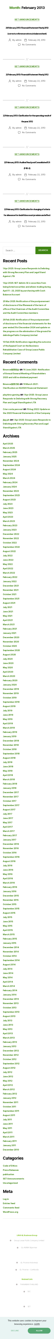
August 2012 (9, 1068)
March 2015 (9, 934)
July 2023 (8, 504)
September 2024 (11, 465)
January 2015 (9, 943)
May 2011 (7, 1128)
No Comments (29, 44)
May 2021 (7, 616)
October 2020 (10, 646)
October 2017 (9, 801)
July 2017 (7, 814)
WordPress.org (10, 1212)
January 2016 (9, 891)
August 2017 (9, 809)
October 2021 (9, 594)
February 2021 (10, 629)
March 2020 (9, 676)
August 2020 (9, 654)
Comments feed (11, 1207)
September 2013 (11, 1012)
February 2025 (10, 452)
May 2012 (7, 1081)
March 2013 (9, 1038)
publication (8, 1174)
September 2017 (11, 805)
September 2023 (11, 495)
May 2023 (8, 512)
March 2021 (9, 624)
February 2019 (10, 732)
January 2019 (9, 736)
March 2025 (9, 448)
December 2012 (11, 1050)
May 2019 (8, 719)
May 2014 (8, 977)
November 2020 (11, 641)
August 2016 (9, 861)
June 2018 (8, 766)
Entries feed (9, 1203)
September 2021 (11, 598)
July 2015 (7, 917)
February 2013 (10, 1042)
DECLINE (15, 1331)
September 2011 (11, 1111)
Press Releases (11, 1170)
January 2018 (9, 788)
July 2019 (7, 710)
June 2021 (8, 611)
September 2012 (11, 1063)
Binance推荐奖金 (11, 369)
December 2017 (11, 792)
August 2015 (9, 913)
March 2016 (9, 883)
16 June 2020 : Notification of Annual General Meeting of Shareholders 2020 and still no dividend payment (26, 373)
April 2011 (7, 1132)
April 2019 (8, 723)
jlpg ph (6, 420)
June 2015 (8, 921)
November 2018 (11, 745)
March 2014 (9, 986)
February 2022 (10, 577)
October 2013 (9, 1007)
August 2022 (9, 551)
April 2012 (8, 1085)
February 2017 (10, 835)
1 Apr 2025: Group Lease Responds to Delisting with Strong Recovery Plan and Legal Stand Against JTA (26, 272)
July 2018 (7, 762)
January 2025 (10, 456)
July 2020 (8, 659)
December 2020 (11, 637)
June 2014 (8, 973)
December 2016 (11, 844)
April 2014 (8, 982)
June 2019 (8, 715)
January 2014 (9, 994)
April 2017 (8, 827)
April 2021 (8, 620)
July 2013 (7, 1020)
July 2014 (7, 969)
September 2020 (11, 650)
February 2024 (10, 482)
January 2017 (9, 839)
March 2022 (9, 573)
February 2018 (10, 784)
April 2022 (8, 568)
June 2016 (8, 870)
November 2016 (11, 848)
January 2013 (9, 1046)
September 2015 (11, 908)
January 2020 (10, 684)
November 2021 (11, 590)
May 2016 (8, 874)
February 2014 (10, 990)
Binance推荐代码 (11, 384)
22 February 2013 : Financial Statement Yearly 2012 (27, 74)
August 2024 (9, 469)
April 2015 (8, 930)
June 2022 (8, 560)
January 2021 (9, 633)
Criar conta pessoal (13, 409)
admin (18, 40)
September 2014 (11, 960)
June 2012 (8, 1076)
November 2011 (10, 1102)
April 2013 (8, 1033)
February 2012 (10, 1093)
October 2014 (10, 956)
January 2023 (10, 530)
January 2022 (10, 581)
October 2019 (10, 697)
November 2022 (11, 538)
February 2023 (10, 525)
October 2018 (10, 749)
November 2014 (11, 951)
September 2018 (11, 753)
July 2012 (7, 1072)
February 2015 (10, 938)
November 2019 (11, 693)
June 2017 (8, 818)
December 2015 (11, 895)
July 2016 (7, 865)
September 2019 (11, 702)
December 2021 (11, 585)
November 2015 (11, 900)
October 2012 (9, 1059)
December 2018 (11, 740)
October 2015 (9, 904)
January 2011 (9, 1145)
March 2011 (8, 1137)
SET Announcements (27, 19)
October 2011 (9, 1106)
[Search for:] (18, 251)
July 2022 (8, 555)
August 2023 (9, 499)
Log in (6, 1199)
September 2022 (11, 547)
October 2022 (10, 542)
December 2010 (11, 1149)
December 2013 (11, 999)
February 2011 (10, 1141)
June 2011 (8, 1124)
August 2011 (9, 1115)
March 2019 (9, 728)
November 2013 (11, 1003)
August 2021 (9, 603)
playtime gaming (11, 394)
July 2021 (7, 607)
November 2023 (11, 491)
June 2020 (8, 663)
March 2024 (9, 478)
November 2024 (11, 461)
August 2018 (9, 758)
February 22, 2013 (36, 81)
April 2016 (8, 878)
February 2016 (10, 887)
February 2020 (10, 680)
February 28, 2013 (36, 40)
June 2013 (8, 1025)
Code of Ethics (10, 1166)
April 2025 (8, 443)
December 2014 (11, 947)
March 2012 (9, 1089)
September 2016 (11, 857)
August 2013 (9, 1016)
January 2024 (10, 486)
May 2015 (7, 926)
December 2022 (11, 534)
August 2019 (9, 706)
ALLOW (39, 1331)
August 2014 (9, 964)
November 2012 (11, 1055)
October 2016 (10, 852)
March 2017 (9, 831)
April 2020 (8, 672)
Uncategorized (10, 1183)
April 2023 (8, 517)
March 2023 (9, 521)
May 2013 (7, 1029)
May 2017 (7, 822)
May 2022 (8, 564)
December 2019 (11, 689)
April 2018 (8, 775)
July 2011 (7, 1119)
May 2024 (8, 474)
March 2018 (9, 779)
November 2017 (11, 796)
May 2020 (8, 667)
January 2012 (9, 1098)
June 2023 (8, 508)
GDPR (37, 1324)
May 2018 (8, 771)
